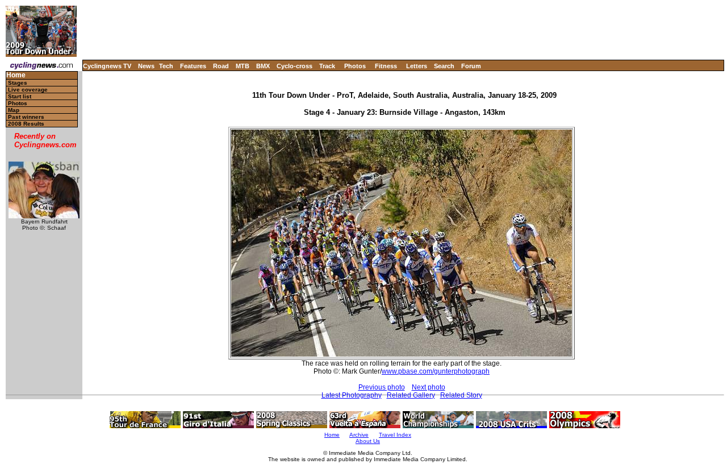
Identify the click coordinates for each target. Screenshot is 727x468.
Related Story (461, 395)
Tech (166, 66)
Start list (19, 96)
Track (327, 66)
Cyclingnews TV (107, 66)
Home (16, 75)
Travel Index (395, 435)
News (146, 66)
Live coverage (28, 89)
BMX (263, 66)
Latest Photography (351, 395)
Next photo (428, 387)
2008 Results (26, 124)
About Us (368, 441)
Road (221, 66)
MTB (242, 66)
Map (13, 110)
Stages (17, 83)
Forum (471, 66)
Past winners (26, 117)
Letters (416, 66)
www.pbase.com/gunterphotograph (436, 371)
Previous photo (381, 387)
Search (444, 66)
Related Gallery (411, 395)
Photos (355, 66)
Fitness (386, 66)
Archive (359, 435)
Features (193, 66)
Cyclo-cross (294, 66)
